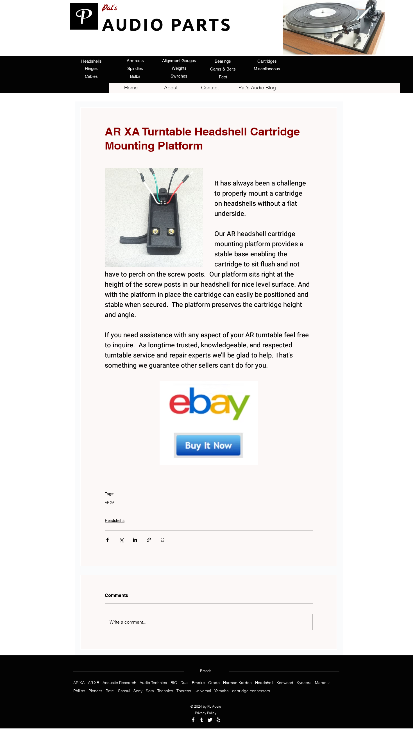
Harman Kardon (237, 682)
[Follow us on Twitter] (210, 720)
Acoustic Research (119, 682)
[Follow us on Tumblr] (201, 720)
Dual (184, 682)
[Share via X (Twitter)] (121, 539)
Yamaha (221, 691)
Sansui (124, 691)
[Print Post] (162, 539)
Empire (198, 682)
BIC (174, 682)
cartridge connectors (251, 691)
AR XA (109, 502)
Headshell (264, 682)
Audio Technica (153, 682)
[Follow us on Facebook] (193, 720)
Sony (137, 691)
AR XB (93, 682)
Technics (165, 691)
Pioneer (95, 691)
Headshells (114, 521)
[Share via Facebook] (107, 539)
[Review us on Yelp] (218, 720)
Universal (202, 691)
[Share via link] (148, 539)
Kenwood (284, 682)
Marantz (322, 682)
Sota (150, 691)
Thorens (183, 691)
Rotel (110, 691)
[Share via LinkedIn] (135, 539)
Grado (214, 682)
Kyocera (304, 682)
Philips (79, 691)
